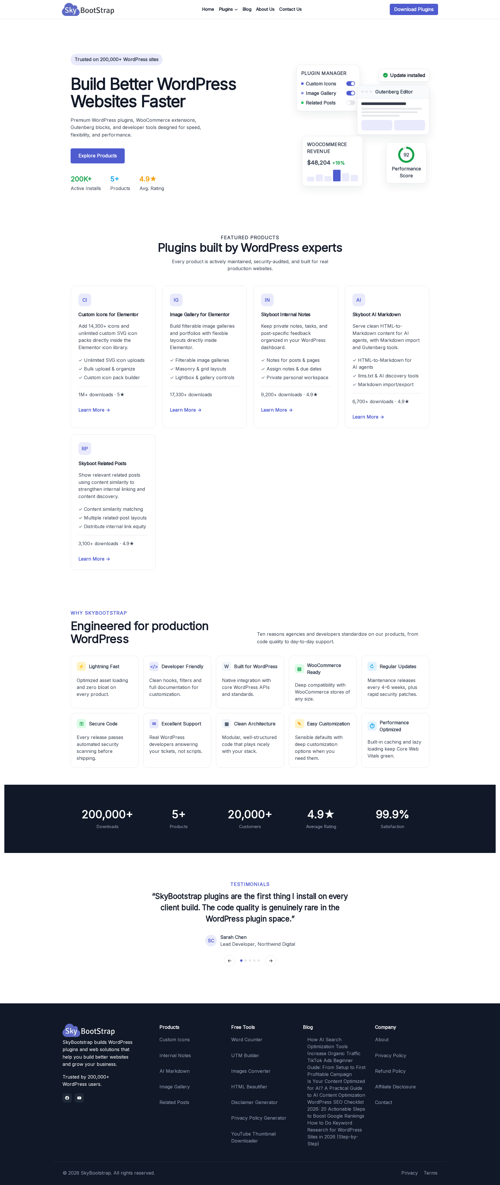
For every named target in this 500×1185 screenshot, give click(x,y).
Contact (383, 1102)
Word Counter (246, 1039)
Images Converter (251, 1071)
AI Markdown (174, 1071)
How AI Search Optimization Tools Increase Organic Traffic (334, 1046)
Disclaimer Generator (254, 1102)
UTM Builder (245, 1055)
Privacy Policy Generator (258, 1118)
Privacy (409, 1173)
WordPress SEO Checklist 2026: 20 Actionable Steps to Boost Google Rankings (336, 1109)
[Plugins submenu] (236, 9)
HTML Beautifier (249, 1087)
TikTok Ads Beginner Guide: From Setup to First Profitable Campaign (336, 1067)
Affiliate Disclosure (395, 1087)
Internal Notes (175, 1055)
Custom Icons (174, 1039)
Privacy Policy (390, 1055)
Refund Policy (390, 1071)
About (382, 1039)
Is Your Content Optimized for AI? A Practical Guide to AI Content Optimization (336, 1088)
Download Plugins (414, 9)
